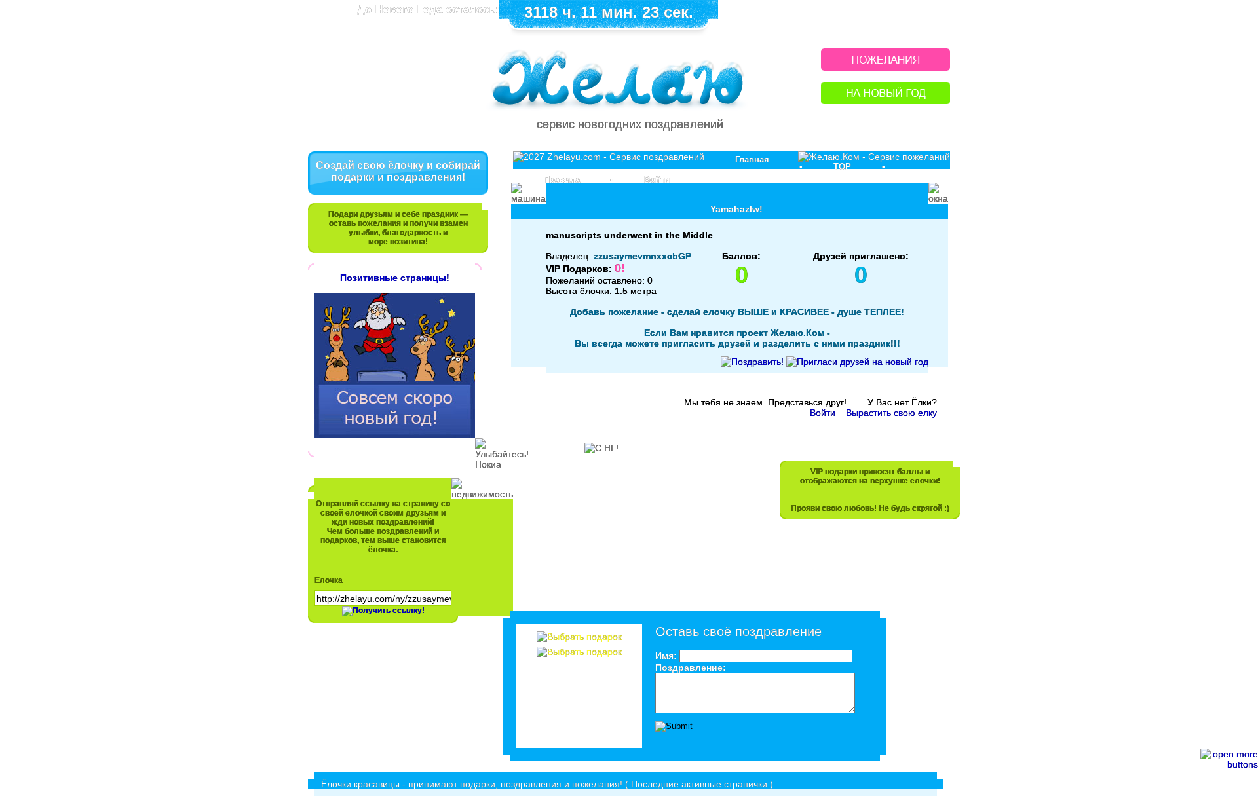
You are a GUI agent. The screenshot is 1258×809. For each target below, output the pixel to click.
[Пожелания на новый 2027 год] (885, 67)
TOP (842, 167)
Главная (752, 159)
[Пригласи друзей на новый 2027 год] (857, 361)
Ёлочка (328, 580)
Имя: (666, 655)
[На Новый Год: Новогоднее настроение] (885, 100)
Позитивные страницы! (394, 278)
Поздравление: (690, 667)
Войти (657, 180)
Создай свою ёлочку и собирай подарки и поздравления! (398, 171)
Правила (562, 180)
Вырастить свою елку (891, 412)
